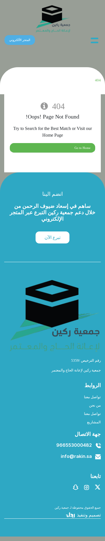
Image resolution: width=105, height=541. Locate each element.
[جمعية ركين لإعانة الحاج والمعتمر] (53, 18)
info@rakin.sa (76, 456)
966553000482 (74, 445)
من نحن (95, 405)
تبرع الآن (52, 237)
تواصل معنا (92, 397)
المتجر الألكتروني (19, 40)
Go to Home (82, 147)
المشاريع (94, 422)
